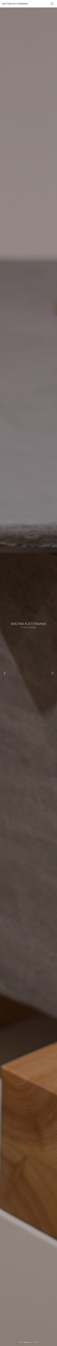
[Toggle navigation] (52, 3)
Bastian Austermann (15, 3)
